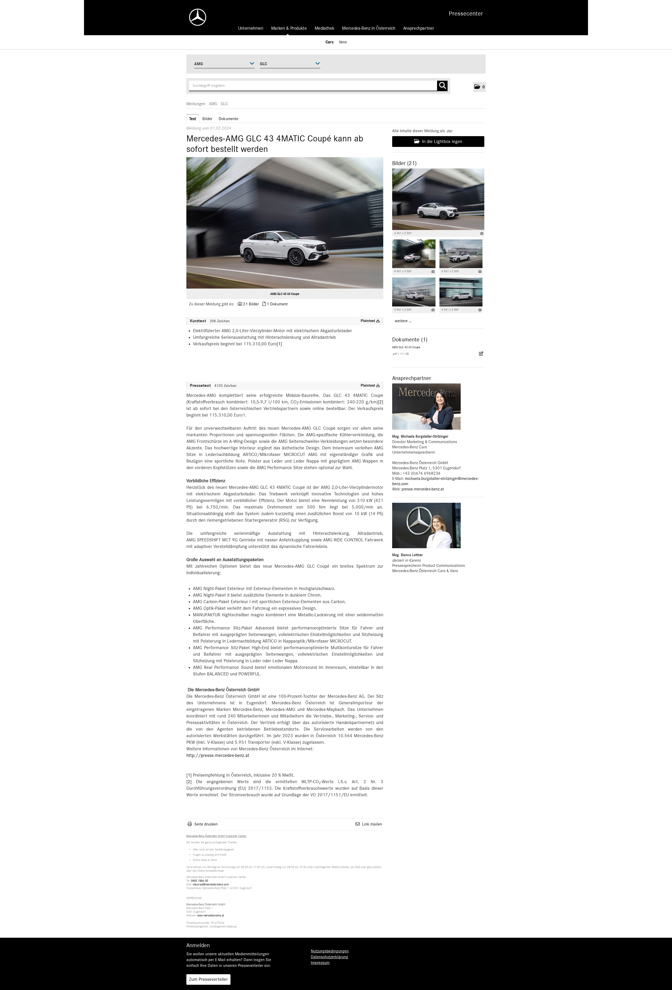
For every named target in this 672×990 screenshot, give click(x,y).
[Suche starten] (442, 86)
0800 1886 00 (199, 880)
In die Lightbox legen (441, 141)
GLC (224, 104)
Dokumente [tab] (228, 119)
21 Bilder (251, 304)
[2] (380, 402)
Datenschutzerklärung (329, 957)
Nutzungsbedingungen (330, 951)
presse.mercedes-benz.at (423, 489)
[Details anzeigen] (481, 233)
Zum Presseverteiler (208, 979)
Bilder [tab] (207, 119)
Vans (343, 42)
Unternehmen (250, 28)
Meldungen (195, 104)
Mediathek (324, 28)
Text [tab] (192, 119)
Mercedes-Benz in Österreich (368, 28)
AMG (213, 104)
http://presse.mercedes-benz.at (217, 755)
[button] (479, 87)
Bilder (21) (404, 163)
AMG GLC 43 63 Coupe (284, 293)
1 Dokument (277, 304)
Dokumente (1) (409, 339)
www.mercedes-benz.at (210, 915)
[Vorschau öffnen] (284, 223)
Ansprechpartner (418, 28)
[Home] (195, 17)
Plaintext (368, 321)
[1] (279, 344)
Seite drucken (206, 824)
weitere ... (403, 321)
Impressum (320, 963)
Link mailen (372, 824)
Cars (330, 42)
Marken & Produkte (289, 28)
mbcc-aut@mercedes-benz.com (211, 884)
